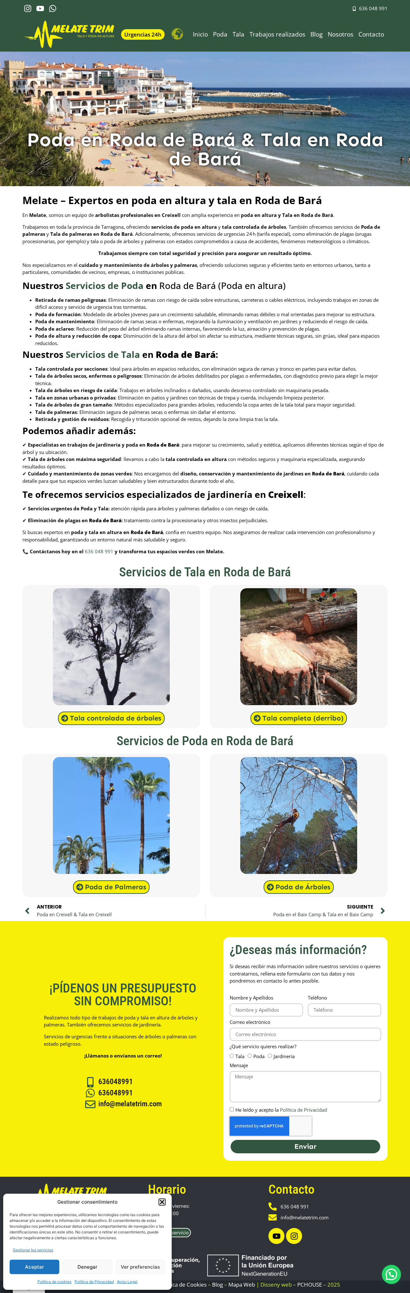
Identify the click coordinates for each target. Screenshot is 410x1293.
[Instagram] (27, 8)
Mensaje (239, 1065)
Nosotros (340, 34)
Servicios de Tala (103, 354)
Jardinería (284, 1056)
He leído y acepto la (281, 1110)
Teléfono (317, 998)
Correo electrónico (250, 1022)
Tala (238, 34)
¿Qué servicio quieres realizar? (263, 1047)
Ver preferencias (140, 1267)
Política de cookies (54, 1281)
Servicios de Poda (105, 285)
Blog (316, 34)
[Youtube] (40, 8)
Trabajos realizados (277, 34)
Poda (220, 34)
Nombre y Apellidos (251, 998)
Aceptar (34, 1267)
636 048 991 (99, 551)
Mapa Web (241, 1284)
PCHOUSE (309, 1284)
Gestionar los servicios (33, 1250)
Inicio (200, 34)
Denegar (87, 1267)
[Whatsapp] (52, 8)
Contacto (371, 34)
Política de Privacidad (94, 1281)
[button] (162, 1202)
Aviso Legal (127, 1281)
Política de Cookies (183, 1284)
